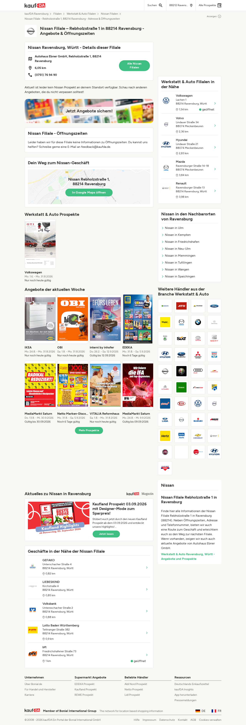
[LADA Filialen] (165, 420)
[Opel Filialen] (182, 420)
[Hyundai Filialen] (165, 354)
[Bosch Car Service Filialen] (214, 354)
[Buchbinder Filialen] (198, 452)
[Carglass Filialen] (214, 371)
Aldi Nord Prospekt (136, 684)
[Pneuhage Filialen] (198, 306)
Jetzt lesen (106, 534)
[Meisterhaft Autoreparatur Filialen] (214, 387)
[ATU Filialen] (182, 306)
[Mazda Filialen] (182, 322)
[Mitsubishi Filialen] (198, 354)
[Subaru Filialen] (182, 354)
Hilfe (137, 720)
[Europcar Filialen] (182, 387)
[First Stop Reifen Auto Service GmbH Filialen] (198, 387)
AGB (193, 720)
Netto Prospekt (134, 689)
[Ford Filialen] (214, 306)
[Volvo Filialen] (214, 403)
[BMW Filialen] (198, 322)
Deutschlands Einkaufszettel (192, 684)
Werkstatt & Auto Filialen (81, 14)
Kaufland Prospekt (85, 689)
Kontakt (182, 720)
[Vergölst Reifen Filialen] (165, 322)
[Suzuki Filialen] (198, 420)
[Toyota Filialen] (198, 338)
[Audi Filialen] (198, 371)
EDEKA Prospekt (84, 684)
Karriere (29, 695)
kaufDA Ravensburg (36, 14)
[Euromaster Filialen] (165, 306)
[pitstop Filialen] (165, 403)
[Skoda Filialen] (165, 338)
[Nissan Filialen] (165, 371)
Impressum (149, 720)
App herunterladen (186, 695)
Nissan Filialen (109, 14)
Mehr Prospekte (89, 430)
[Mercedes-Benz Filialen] (214, 322)
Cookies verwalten (210, 720)
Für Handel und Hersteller (40, 689)
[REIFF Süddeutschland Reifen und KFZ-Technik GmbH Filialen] (214, 420)
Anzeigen (212, 16)
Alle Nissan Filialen (134, 65)
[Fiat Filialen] (165, 452)
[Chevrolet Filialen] (198, 436)
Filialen (57, 14)
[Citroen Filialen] (165, 387)
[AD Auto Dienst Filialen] (165, 468)
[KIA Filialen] (182, 403)
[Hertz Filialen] (165, 436)
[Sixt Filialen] (182, 338)
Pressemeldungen (185, 700)
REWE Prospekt (84, 695)
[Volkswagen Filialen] (198, 403)
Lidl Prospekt (132, 695)
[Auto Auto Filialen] (182, 436)
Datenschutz (167, 720)
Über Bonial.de (33, 684)
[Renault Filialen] (214, 436)
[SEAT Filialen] (214, 338)
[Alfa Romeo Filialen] (182, 371)
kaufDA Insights (184, 689)
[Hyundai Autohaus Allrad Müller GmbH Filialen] (214, 452)
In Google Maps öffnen (89, 192)
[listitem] (40, 250)
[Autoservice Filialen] (182, 452)
